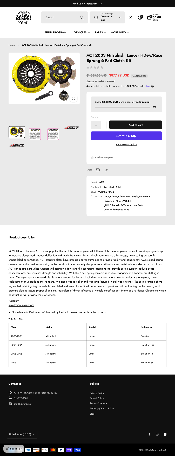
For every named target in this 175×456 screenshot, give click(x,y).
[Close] (159, 188)
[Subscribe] (147, 240)
